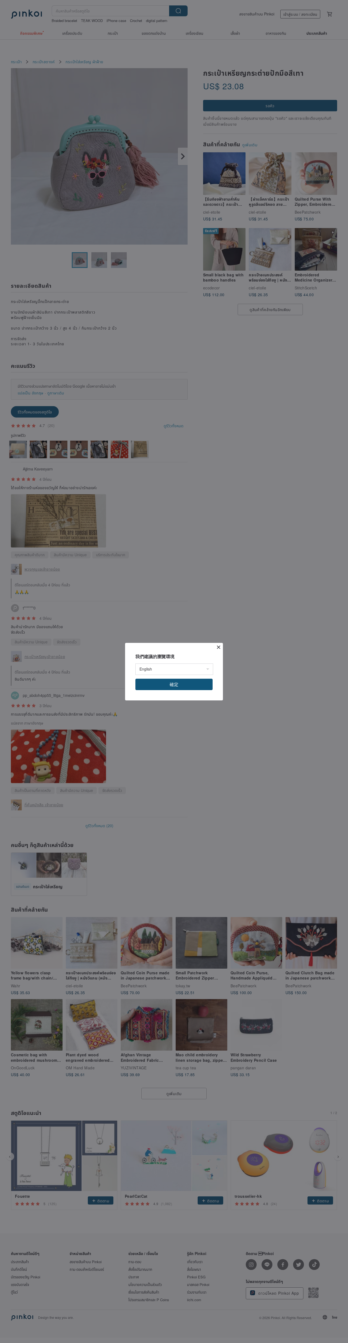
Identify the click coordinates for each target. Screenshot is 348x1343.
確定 (174, 684)
